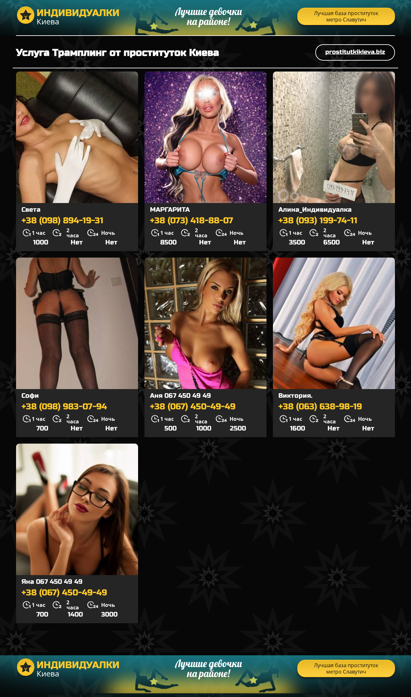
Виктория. (295, 396)
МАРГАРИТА (170, 210)
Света (31, 210)
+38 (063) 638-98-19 (320, 406)
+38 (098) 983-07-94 (64, 406)
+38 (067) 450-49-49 (192, 406)
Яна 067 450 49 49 (52, 582)
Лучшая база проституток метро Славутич (346, 16)
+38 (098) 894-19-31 (62, 220)
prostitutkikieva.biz (355, 51)
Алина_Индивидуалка (315, 210)
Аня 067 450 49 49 (180, 396)
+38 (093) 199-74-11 (317, 220)
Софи (30, 396)
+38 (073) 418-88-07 (191, 220)
